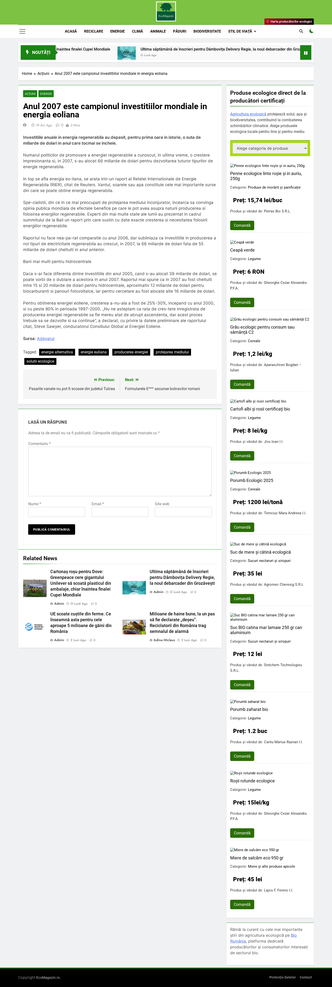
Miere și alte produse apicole (271, 866)
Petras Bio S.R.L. (277, 211)
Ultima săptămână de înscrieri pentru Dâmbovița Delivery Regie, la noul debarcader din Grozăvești (204, 49)
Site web (162, 504)
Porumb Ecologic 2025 (251, 480)
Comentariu (39, 443)
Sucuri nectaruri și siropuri (269, 561)
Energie (117, 31)
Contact (306, 977)
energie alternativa (57, 352)
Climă (137, 31)
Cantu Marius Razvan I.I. (283, 742)
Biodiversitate (207, 31)
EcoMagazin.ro (48, 977)
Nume (34, 504)
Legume (254, 259)
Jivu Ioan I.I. (273, 441)
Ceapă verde (242, 250)
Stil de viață (240, 31)
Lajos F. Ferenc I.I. (278, 890)
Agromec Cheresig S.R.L (283, 584)
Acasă (71, 31)
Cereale (254, 341)
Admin (59, 603)
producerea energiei (131, 352)
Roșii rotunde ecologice (252, 780)
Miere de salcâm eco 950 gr (256, 857)
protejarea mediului (172, 352)
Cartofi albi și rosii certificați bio (260, 408)
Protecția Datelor (282, 977)
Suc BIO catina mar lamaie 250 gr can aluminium (266, 630)
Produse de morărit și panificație (274, 187)
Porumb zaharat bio (249, 709)
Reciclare (93, 31)
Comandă (242, 225)
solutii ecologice (40, 361)
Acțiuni (30, 94)
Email (98, 504)
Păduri (179, 31)
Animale (158, 31)
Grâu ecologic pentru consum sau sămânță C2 (262, 329)
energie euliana (94, 352)
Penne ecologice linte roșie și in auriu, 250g (266, 176)
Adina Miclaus (164, 640)
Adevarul (45, 338)
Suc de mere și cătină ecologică (260, 552)
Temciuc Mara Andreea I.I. (285, 513)
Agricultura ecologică (248, 114)
